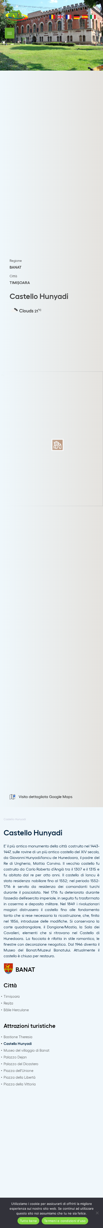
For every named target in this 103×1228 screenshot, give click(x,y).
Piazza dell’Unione (18, 1070)
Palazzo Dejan (15, 1057)
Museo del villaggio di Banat (26, 1050)
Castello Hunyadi (18, 1043)
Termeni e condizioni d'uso (65, 1221)
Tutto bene (28, 1221)
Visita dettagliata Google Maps (45, 796)
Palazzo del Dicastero (21, 1064)
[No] (97, 1212)
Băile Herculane (16, 1010)
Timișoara (12, 996)
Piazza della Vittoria (20, 1084)
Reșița (8, 1003)
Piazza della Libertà (19, 1077)
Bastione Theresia (18, 1037)
